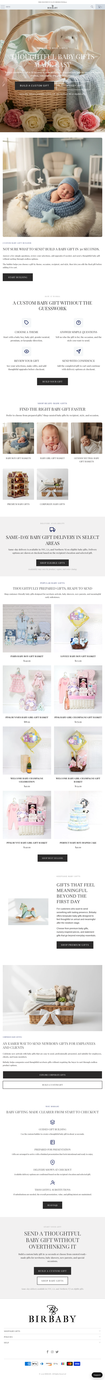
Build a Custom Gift (34, 86)
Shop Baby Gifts (73, 86)
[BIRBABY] (52, 7)
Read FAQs (52, 1205)
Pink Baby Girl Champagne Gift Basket (78, 717)
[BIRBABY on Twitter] (57, 1352)
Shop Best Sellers (52, 858)
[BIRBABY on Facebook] (48, 1352)
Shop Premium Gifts (75, 945)
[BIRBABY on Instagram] (52, 1352)
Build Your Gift (52, 381)
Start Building (17, 277)
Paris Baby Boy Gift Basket (27, 656)
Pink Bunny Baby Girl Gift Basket (27, 842)
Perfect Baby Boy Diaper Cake (78, 842)
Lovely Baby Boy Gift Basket (78, 656)
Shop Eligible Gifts (52, 562)
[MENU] (1, 7)
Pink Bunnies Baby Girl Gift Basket (26, 717)
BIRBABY (48, 1374)
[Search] (92, 7)
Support (97, 1375)
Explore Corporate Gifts (52, 1075)
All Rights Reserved (59, 1374)
